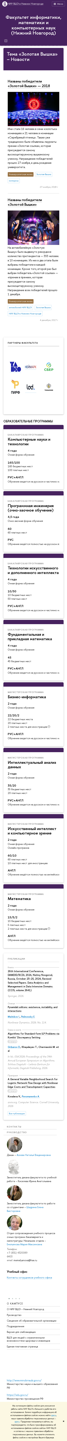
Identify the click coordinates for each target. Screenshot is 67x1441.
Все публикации (17, 1113)
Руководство (14, 1315)
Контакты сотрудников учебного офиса (29, 1277)
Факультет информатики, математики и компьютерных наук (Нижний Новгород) (33, 25)
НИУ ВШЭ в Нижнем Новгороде (25, 3)
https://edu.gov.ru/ (17, 1395)
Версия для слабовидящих (21, 1332)
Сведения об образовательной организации (31, 1320)
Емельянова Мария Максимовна (24, 1244)
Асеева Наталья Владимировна (34, 1155)
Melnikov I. (14, 1016)
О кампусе (15, 1303)
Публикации (16, 958)
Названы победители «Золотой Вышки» (25, 202)
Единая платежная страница (22, 1346)
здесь (53, 1415)
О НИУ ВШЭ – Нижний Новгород (25, 1309)
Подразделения (15, 1326)
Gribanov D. (14, 1047)
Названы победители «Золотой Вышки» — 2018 (29, 83)
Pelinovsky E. (28, 1016)
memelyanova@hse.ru (25, 1260)
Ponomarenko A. (31, 1096)
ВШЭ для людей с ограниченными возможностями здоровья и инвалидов (28, 1339)
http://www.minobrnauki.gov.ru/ (24, 1380)
